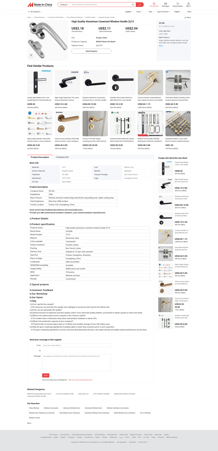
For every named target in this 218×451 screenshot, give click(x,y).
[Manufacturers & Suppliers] (39, 4)
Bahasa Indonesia (171, 437)
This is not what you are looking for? (54, 380)
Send (45, 375)
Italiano (97, 437)
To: (40, 351)
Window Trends (34, 418)
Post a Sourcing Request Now (80, 380)
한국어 (127, 437)
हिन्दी (139, 437)
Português (71, 437)
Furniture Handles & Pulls (65, 394)
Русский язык (88, 437)
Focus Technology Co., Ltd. (94, 442)
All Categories (35, 12)
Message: (37, 356)
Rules (189, 12)
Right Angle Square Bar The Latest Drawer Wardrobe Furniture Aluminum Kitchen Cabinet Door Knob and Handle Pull (182, 180)
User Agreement (122, 442)
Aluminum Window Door (71, 408)
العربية (121, 437)
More (161, 46)
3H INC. (162, 23)
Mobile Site (158, 434)
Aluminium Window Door (93, 408)
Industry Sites (123, 434)
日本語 (134, 437)
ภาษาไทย (146, 437)
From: (38, 345)
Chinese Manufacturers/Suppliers (82, 434)
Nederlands (113, 437)
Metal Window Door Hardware (124, 413)
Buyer (139, 12)
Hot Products (53, 434)
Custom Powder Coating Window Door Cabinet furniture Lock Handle (182, 231)
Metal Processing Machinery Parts (39, 394)
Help (150, 12)
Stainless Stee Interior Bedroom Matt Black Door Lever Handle (181, 214)
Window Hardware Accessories (118, 408)
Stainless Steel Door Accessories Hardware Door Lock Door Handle (182, 197)
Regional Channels (136, 434)
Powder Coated (67, 171)
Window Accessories (51, 408)
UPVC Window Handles (101, 394)
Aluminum (127, 171)
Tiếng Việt (161, 437)
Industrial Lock (83, 394)
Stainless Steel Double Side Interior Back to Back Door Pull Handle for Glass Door (182, 316)
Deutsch (104, 437)
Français (79, 437)
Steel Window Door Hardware (69, 413)
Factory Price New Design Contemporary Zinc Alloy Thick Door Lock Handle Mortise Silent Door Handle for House (182, 299)
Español (63, 437)
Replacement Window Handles (124, 394)
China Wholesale (100, 434)
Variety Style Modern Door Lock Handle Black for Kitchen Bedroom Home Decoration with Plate (182, 163)
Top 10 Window (145, 413)
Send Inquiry (91, 51)
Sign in (188, 6)
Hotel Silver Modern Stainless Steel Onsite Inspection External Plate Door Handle (182, 248)
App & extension (163, 12)
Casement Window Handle (36, 396)
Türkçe (153, 437)
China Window (34, 408)
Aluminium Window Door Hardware (97, 413)
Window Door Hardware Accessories (42, 413)
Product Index (148, 434)
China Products (64, 434)
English (56, 437)
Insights (166, 434)
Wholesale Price (112, 434)
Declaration (132, 442)
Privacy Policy (142, 442)
